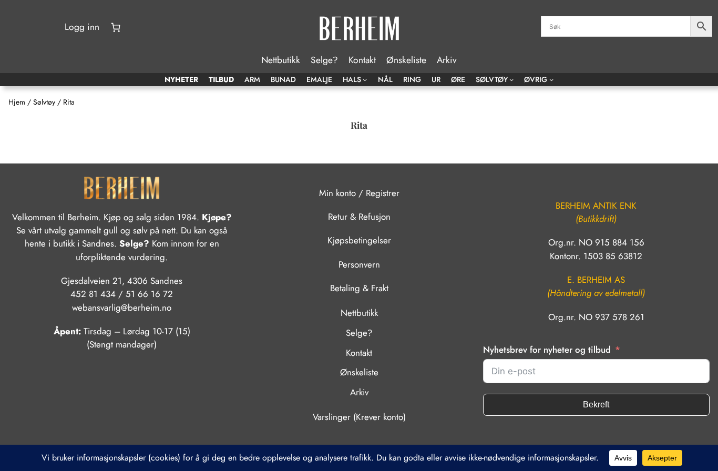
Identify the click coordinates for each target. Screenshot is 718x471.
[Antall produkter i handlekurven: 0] (115, 27)
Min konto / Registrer (359, 193)
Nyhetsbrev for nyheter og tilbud (547, 349)
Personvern (359, 264)
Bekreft (596, 404)
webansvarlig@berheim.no (121, 307)
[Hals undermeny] (365, 79)
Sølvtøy (44, 102)
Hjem (16, 102)
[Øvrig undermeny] (551, 79)
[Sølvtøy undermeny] (511, 79)
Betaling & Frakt (359, 288)
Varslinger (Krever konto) (359, 417)
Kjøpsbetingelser (359, 240)
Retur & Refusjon (359, 216)
